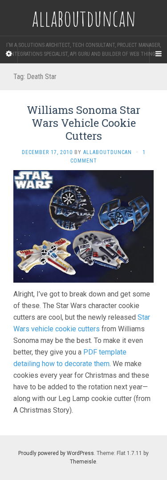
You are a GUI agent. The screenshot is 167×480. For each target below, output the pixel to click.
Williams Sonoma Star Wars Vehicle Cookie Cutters (83, 123)
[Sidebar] (9, 54)
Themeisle (83, 462)
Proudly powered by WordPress (56, 453)
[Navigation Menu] (158, 54)
